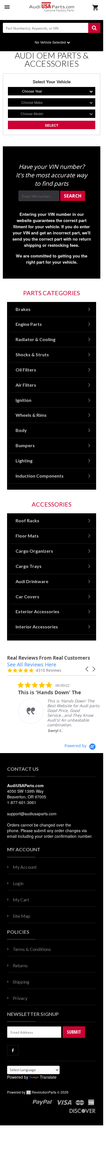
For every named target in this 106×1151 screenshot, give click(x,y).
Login (18, 883)
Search (72, 196)
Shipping (21, 981)
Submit (74, 1032)
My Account (25, 867)
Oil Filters (26, 369)
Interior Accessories (37, 626)
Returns (20, 965)
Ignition (23, 400)
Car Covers (27, 596)
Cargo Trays (29, 566)
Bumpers (25, 445)
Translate (48, 1077)
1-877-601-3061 (21, 802)
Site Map (21, 916)
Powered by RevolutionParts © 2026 (37, 1092)
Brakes (23, 309)
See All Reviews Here (31, 664)
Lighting (24, 460)
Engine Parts (29, 324)
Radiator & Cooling (35, 339)
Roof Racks (27, 520)
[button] (87, 669)
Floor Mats (27, 535)
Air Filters (26, 385)
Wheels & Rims (31, 415)
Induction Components (40, 475)
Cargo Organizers (34, 551)
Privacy (20, 998)
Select (51, 125)
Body (21, 430)
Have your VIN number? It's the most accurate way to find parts (51, 175)
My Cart (21, 899)
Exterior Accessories (37, 611)
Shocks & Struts (32, 354)
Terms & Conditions (32, 949)
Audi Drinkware (32, 581)
